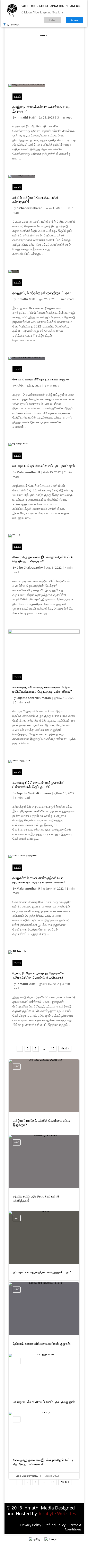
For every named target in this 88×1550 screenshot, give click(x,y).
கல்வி (17, 96)
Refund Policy (55, 1525)
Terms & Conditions (73, 1527)
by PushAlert (13, 24)
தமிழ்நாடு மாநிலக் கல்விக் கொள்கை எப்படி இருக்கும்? (41, 108)
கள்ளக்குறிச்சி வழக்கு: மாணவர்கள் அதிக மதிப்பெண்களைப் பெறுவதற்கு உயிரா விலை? (42, 689)
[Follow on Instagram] (36, 73)
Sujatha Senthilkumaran (34, 698)
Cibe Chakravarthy (30, 567)
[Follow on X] (52, 73)
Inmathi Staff (26, 117)
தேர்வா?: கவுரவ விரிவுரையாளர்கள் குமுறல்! (41, 379)
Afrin (20, 386)
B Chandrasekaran (29, 208)
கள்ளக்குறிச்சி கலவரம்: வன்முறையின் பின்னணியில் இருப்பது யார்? (38, 784)
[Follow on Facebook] (44, 73)
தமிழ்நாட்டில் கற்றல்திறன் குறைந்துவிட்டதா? (41, 293)
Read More (27, 168)
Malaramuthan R (28, 472)
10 (52, 1048)
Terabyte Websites (57, 1513)
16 (52, 1482)
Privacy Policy (30, 1525)
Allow (74, 20)
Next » (65, 1048)
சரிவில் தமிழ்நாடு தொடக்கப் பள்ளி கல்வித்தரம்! (35, 199)
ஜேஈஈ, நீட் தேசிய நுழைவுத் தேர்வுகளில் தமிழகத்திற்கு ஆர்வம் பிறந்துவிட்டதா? (38, 975)
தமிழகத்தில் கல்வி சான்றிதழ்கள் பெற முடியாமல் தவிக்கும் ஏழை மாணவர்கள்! (38, 880)
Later (52, 20)
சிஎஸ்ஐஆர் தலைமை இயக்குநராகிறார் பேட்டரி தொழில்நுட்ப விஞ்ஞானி (42, 559)
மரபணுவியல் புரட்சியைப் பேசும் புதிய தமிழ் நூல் (43, 466)
